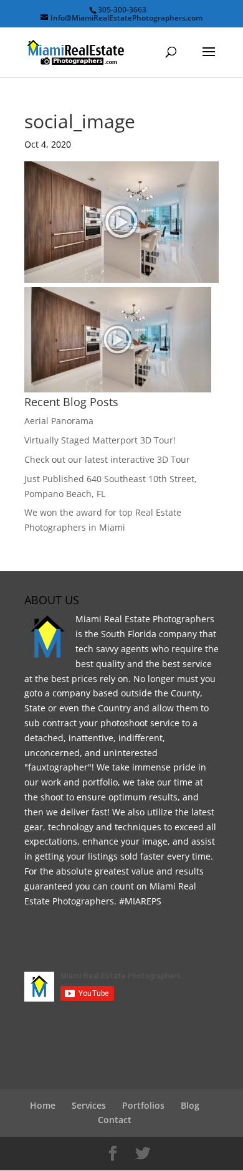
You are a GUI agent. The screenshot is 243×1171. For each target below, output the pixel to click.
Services (89, 1105)
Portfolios (143, 1105)
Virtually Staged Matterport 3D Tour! (100, 440)
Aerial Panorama (58, 421)
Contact (114, 1120)
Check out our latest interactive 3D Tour (107, 459)
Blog (190, 1105)
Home (42, 1105)
